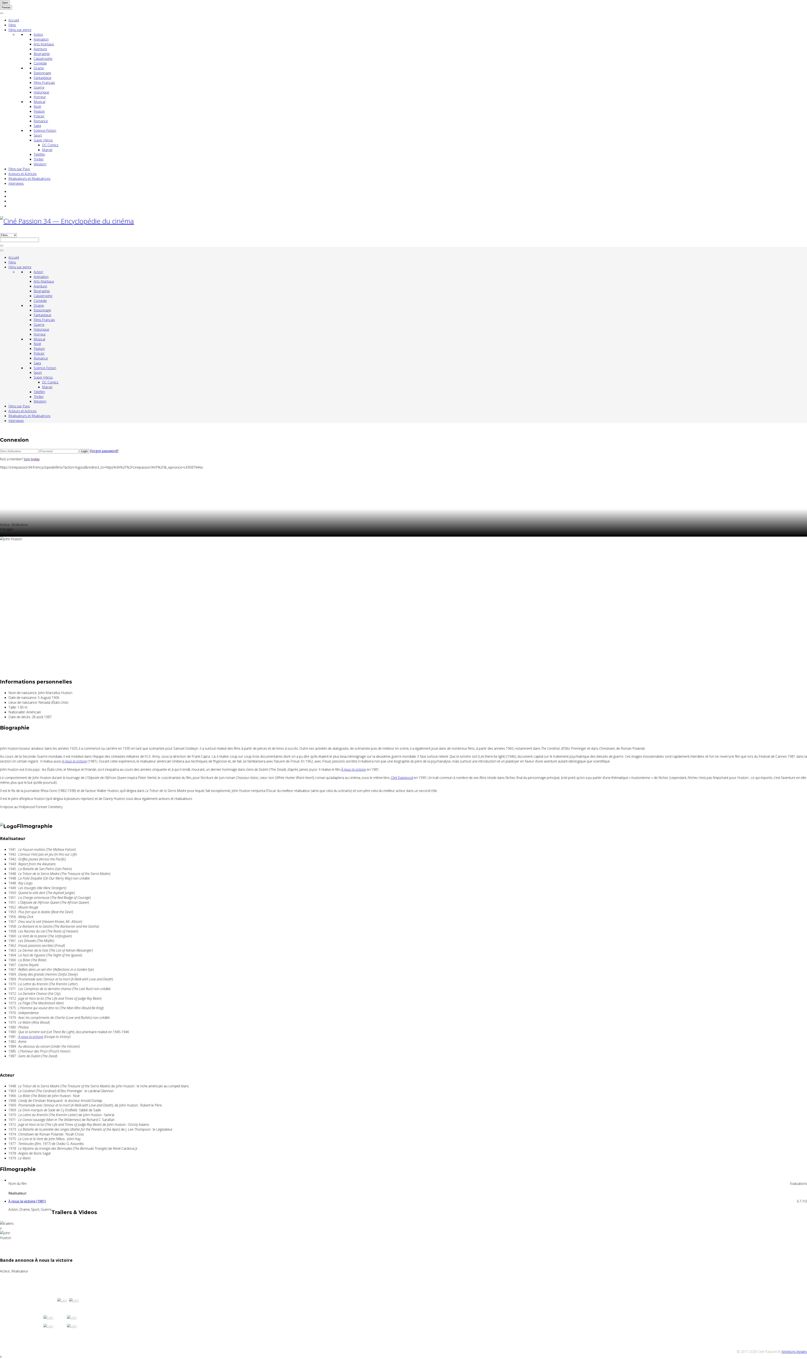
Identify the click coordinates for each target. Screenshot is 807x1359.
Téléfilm (39, 154)
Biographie (42, 53)
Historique (41, 92)
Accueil (13, 20)
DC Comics (50, 145)
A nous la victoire (74, 761)
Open (5, 2)
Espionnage (42, 73)
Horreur (40, 97)
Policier (39, 116)
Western (40, 164)
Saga (37, 125)
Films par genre (19, 30)
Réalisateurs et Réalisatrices (29, 178)
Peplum (39, 111)
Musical (39, 101)
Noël (37, 106)
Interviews (16, 183)
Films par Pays (19, 169)
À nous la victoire (353, 769)
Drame (39, 68)
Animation (41, 39)
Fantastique (42, 77)
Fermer (6, 7)
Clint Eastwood (402, 777)
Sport (38, 135)
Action (38, 34)
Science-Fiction (45, 130)
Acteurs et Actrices (22, 173)
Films (12, 25)
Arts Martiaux (44, 44)
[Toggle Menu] (1, 13)
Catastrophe (43, 58)
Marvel (47, 149)
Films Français (44, 82)
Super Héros (43, 140)
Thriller (39, 159)
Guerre (39, 87)
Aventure (40, 49)
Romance (41, 121)
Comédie (40, 63)
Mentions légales (794, 1351)
